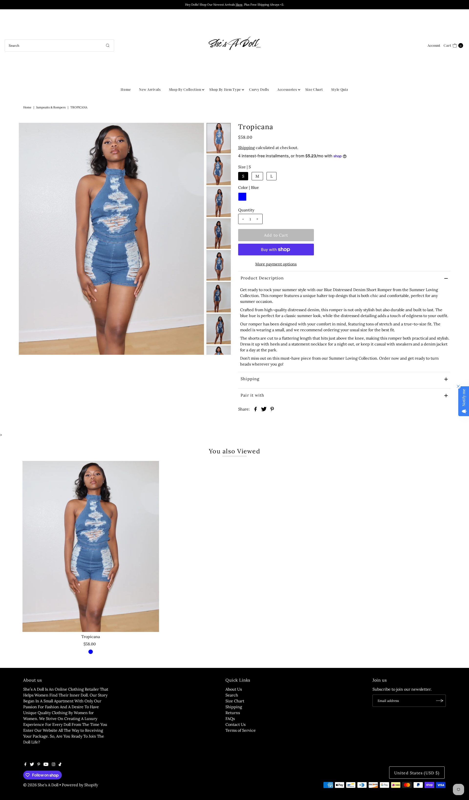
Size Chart (314, 89)
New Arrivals (149, 89)
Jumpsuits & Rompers (51, 107)
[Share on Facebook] (255, 408)
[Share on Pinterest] (272, 408)
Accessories (287, 89)
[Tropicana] (90, 546)
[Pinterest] (38, 764)
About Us (233, 689)
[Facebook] (25, 764)
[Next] (38, 130)
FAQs (230, 718)
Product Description (262, 277)
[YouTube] (45, 764)
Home (126, 89)
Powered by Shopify (80, 784)
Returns (232, 712)
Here (239, 4)
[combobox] (59, 45)
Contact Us (235, 724)
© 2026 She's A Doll (40, 784)
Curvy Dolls (259, 89)
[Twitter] (32, 764)
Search (231, 695)
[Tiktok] (60, 764)
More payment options (276, 264)
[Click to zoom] (196, 130)
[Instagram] (53, 764)
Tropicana (90, 636)
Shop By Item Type (225, 89)
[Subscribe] (440, 701)
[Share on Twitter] (263, 408)
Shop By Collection (185, 89)
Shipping (246, 147)
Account (433, 45)
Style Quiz (339, 89)
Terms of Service (240, 730)
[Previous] (26, 130)
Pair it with (252, 395)
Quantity (246, 209)
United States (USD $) (416, 772)
